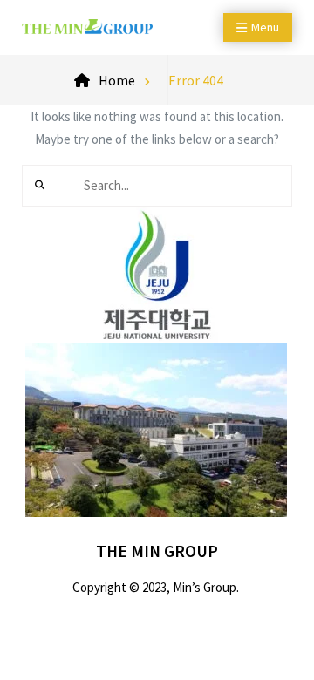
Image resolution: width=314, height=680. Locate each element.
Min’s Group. (206, 587)
